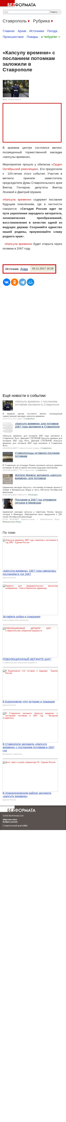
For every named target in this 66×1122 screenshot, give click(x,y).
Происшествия (13, 37)
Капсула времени (17, 199)
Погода (52, 31)
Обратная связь (10, 820)
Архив (22, 31)
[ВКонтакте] (6, 282)
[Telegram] (22, 282)
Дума (24, 269)
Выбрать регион (10, 822)
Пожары (32, 37)
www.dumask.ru (14, 99)
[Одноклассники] (14, 282)
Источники (36, 31)
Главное (9, 31)
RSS (25, 826)
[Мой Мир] (30, 282)
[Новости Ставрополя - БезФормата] (18, 4)
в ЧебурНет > (50, 37)
